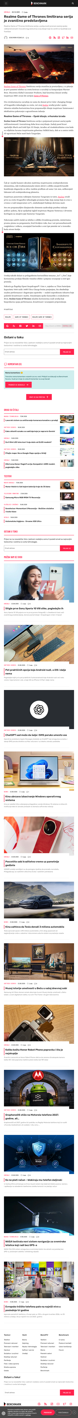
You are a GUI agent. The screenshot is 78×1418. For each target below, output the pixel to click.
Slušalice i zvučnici (11, 504)
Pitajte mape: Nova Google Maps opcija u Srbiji (25, 453)
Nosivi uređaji (9, 483)
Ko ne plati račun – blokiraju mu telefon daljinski (33, 1180)
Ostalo (6, 517)
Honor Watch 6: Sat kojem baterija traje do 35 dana (27, 487)
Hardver (7, 1350)
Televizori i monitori (11, 493)
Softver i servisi (10, 427)
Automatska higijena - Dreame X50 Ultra (23, 521)
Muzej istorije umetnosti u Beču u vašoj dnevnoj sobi (36, 988)
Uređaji (7, 12)
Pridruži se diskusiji (16, 385)
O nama (62, 1340)
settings (28, 1415)
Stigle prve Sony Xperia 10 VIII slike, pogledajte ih (34, 608)
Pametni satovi (46, 1353)
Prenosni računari (10, 1343)
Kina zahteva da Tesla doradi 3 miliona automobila (34, 926)
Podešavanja (63, 1412)
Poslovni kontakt (65, 1343)
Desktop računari (10, 1357)
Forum (61, 1350)
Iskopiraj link (67, 326)
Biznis (6, 792)
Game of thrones (21, 317)
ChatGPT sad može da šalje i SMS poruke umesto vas (36, 735)
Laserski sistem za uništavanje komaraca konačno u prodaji (31, 420)
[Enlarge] (71, 140)
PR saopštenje (8, 309)
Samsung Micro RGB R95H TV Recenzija (22, 497)
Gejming (25, 1343)
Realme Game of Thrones (15, 86)
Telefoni (7, 1340)
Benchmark (45, 1371)
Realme (45, 105)
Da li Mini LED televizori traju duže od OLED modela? (28, 442)
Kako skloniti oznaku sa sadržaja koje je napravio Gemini (30, 431)
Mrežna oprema (10, 1367)
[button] (6, 3)
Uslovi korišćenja (65, 1347)
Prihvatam (48, 1412)
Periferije (7, 1360)
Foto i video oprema (11, 1364)
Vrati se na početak (37, 397)
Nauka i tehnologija (11, 416)
